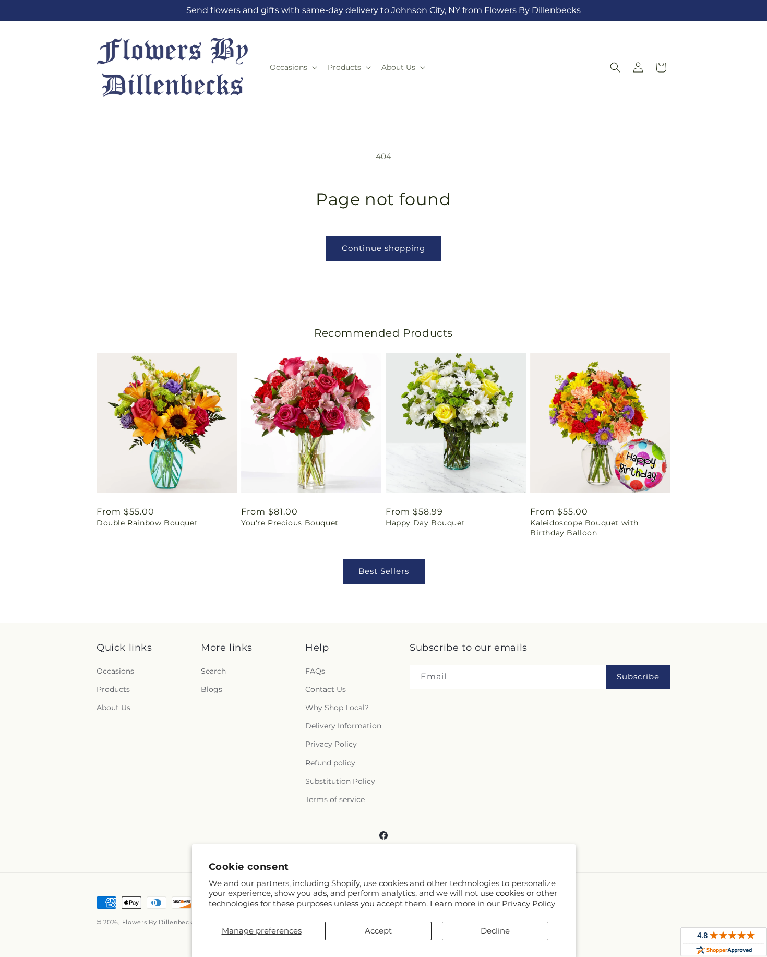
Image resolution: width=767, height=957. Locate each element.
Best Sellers (383, 571)
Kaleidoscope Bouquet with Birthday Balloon (584, 527)
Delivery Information (343, 726)
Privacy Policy (528, 903)
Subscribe (638, 676)
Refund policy (330, 763)
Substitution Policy (340, 781)
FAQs (315, 671)
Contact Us (325, 689)
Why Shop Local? (337, 707)
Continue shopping (383, 248)
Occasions (115, 671)
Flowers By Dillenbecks (159, 922)
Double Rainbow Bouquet (147, 523)
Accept (378, 931)
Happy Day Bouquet (425, 523)
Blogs (211, 689)
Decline (495, 931)
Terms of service (335, 799)
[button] (292, 67)
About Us (113, 707)
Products (113, 689)
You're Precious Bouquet (290, 523)
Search (213, 671)
